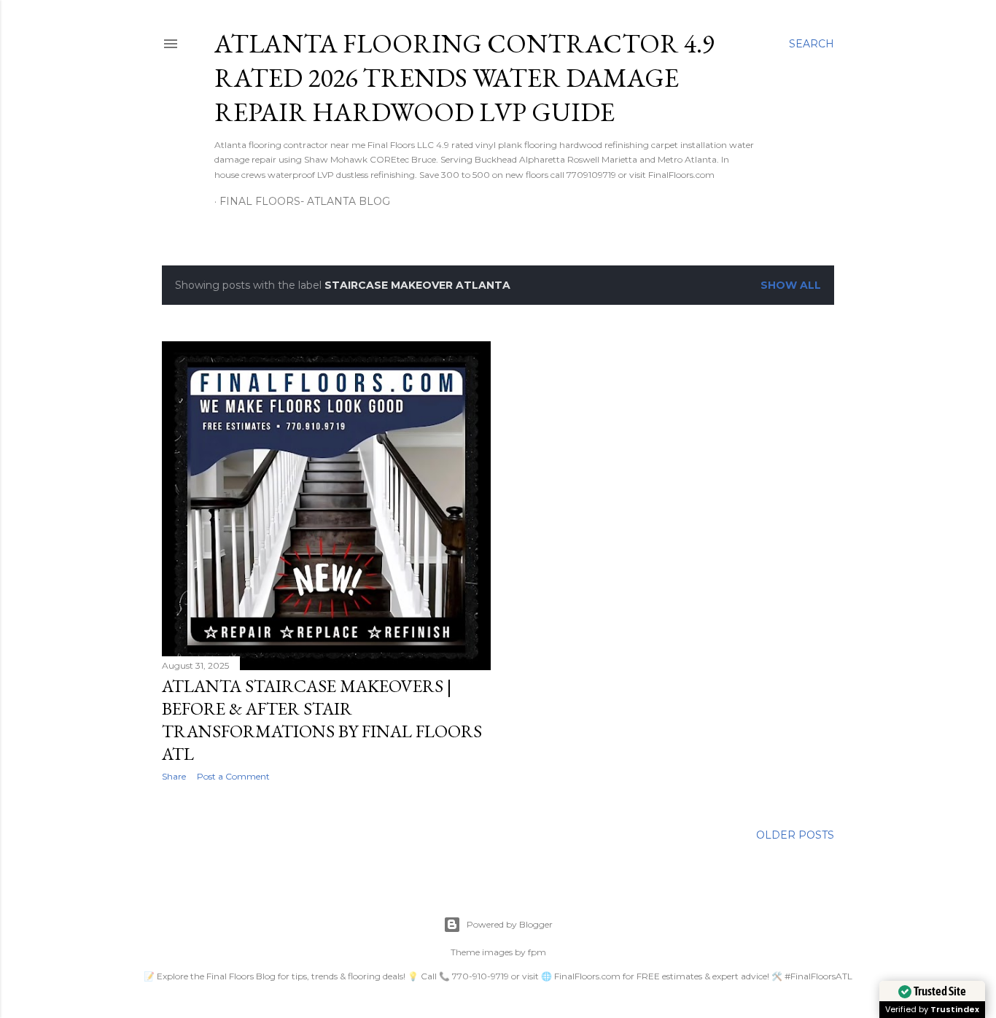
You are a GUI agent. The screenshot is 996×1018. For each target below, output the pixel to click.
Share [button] (174, 776)
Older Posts (795, 835)
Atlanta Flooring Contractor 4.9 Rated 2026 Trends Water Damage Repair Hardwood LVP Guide (464, 77)
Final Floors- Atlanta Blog (304, 201)
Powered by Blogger (510, 924)
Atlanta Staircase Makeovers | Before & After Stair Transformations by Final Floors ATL (322, 720)
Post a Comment (233, 776)
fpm (537, 952)
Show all (790, 285)
